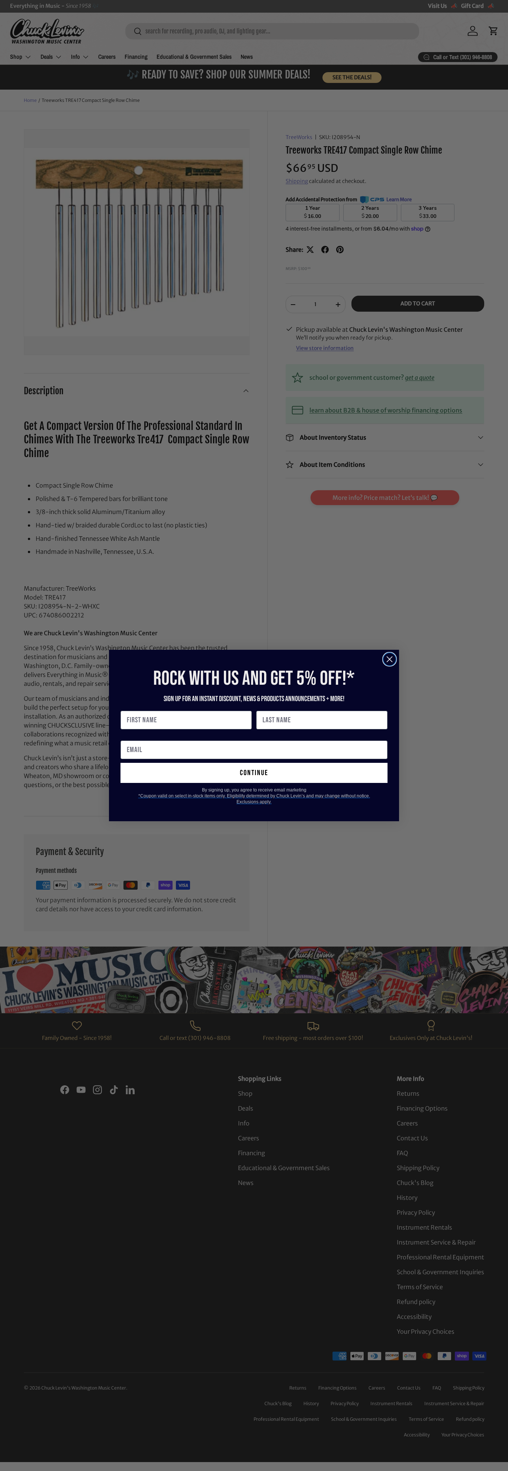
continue (254, 772)
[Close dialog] (389, 659)
